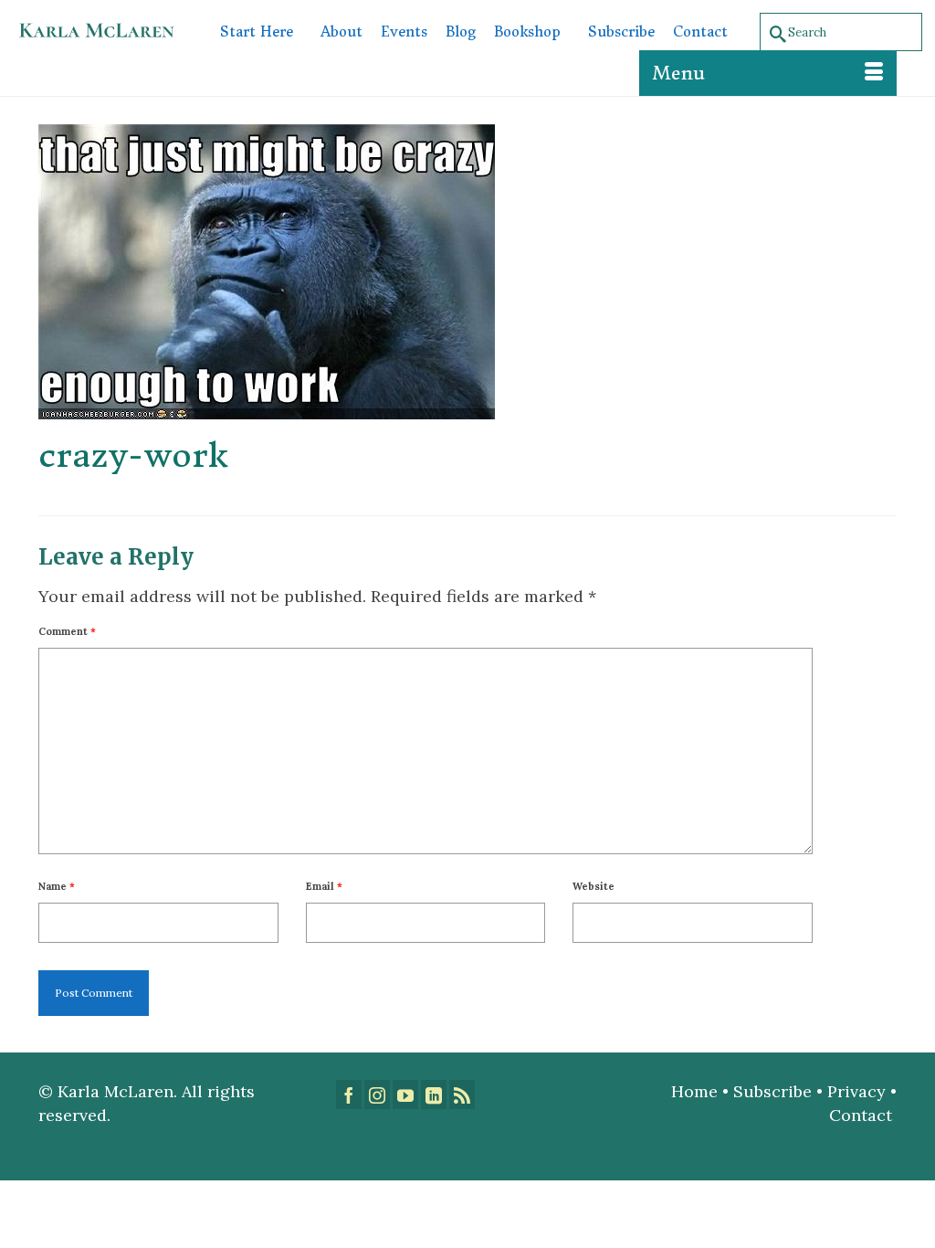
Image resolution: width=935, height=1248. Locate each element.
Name (56, 886)
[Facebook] (349, 1094)
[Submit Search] (774, 32)
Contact (863, 1115)
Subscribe (772, 1091)
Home (694, 1091)
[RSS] (462, 1094)
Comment (67, 631)
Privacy (856, 1091)
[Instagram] (377, 1094)
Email (324, 886)
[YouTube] (405, 1094)
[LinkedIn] (433, 1094)
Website (594, 886)
